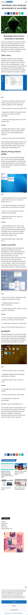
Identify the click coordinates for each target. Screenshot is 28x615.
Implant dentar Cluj (6, 528)
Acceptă (14, 602)
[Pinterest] (17, 13)
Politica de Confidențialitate (17, 613)
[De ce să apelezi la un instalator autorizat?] (21, 482)
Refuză (14, 606)
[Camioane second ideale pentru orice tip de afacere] (21, 466)
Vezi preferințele (14, 610)
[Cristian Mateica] (7, 2)
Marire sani (4, 527)
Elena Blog (4, 523)
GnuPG (8, 211)
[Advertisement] (14, 434)
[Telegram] (22, 13)
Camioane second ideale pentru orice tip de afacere (21, 473)
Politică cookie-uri (7, 613)
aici (20, 147)
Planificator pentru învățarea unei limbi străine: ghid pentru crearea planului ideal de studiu (7, 474)
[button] (26, 587)
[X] (8, 13)
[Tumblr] (14, 13)
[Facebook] (6, 13)
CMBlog (3, 525)
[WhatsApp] (20, 13)
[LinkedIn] (11, 13)
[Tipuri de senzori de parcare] (7, 482)
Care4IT (3, 521)
